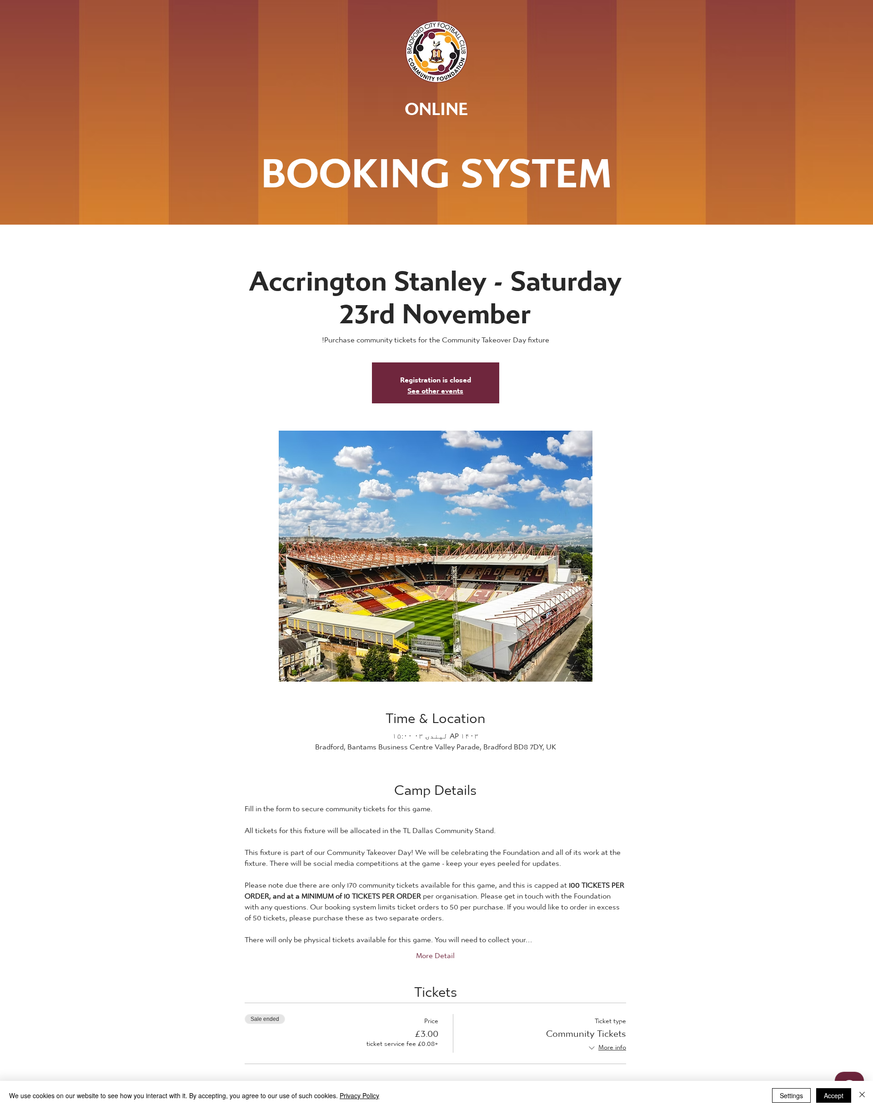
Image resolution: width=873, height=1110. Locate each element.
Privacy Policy (359, 1095)
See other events (435, 388)
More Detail (435, 953)
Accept (833, 1095)
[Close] (862, 1095)
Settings (791, 1095)
